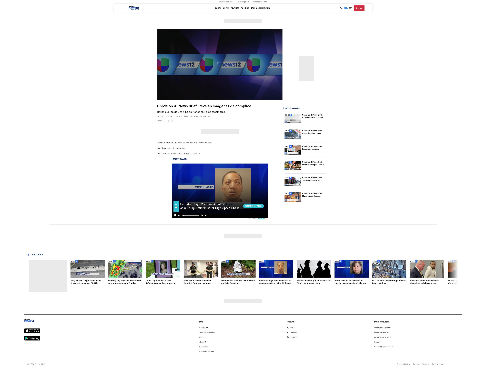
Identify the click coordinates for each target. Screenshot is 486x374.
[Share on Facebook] (165, 121)
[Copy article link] (172, 121)
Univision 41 (162, 116)
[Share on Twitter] (168, 121)
